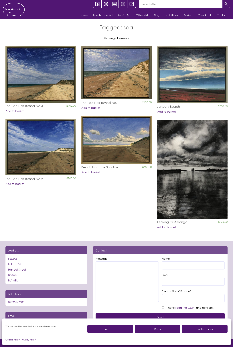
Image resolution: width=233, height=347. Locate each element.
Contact (222, 15)
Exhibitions (171, 15)
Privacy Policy (28, 339)
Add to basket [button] (14, 111)
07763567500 (16, 302)
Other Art (142, 15)
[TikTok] (131, 4)
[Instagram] (106, 4)
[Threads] (123, 4)
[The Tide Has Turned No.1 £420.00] (116, 72)
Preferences (205, 329)
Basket (187, 15)
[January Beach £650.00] (192, 74)
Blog (156, 15)
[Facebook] (97, 4)
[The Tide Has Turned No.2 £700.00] (40, 147)
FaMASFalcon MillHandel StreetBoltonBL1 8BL (17, 269)
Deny (157, 329)
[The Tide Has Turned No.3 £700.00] (40, 74)
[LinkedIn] (114, 4)
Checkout (204, 15)
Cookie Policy (12, 339)
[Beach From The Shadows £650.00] (116, 140)
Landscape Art (103, 15)
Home (84, 15)
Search (226, 4)
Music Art (124, 15)
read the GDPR (185, 307)
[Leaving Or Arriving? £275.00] (192, 169)
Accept (110, 329)
